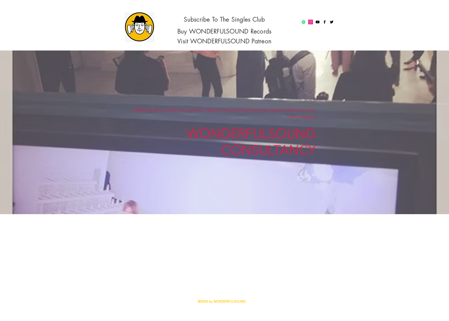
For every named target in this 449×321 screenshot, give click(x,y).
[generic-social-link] (303, 22)
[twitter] (331, 22)
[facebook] (324, 22)
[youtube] (317, 22)
